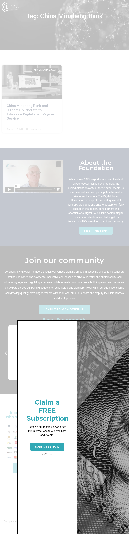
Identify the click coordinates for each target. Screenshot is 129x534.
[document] (64, 267)
